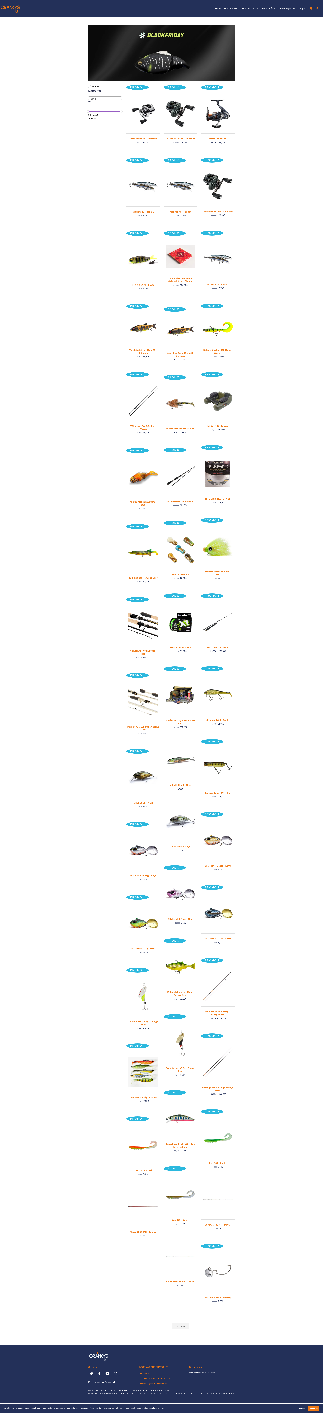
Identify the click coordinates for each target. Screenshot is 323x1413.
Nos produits (230, 8)
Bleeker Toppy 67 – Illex (217, 793)
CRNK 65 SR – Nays (143, 802)
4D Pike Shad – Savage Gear (143, 577)
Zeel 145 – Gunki (143, 1170)
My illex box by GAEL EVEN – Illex (180, 722)
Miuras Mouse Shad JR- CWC (180, 428)
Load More (180, 1326)
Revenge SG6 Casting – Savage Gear (217, 1089)
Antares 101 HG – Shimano (143, 138)
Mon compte (299, 8)
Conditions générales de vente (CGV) (154, 1378)
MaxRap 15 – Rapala (180, 211)
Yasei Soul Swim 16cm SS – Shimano (143, 351)
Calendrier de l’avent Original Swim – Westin (180, 280)
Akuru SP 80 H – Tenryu (217, 1224)
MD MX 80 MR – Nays (180, 784)
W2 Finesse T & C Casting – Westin (143, 427)
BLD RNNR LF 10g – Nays (218, 938)
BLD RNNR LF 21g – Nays (218, 865)
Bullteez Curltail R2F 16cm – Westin (217, 351)
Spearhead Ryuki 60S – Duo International (180, 1145)
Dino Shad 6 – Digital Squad (143, 1097)
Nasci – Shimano (217, 138)
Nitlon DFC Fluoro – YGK (217, 498)
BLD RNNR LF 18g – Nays (143, 875)
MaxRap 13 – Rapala (217, 284)
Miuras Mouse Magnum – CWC (143, 503)
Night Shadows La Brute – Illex (143, 652)
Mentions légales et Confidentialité (153, 1383)
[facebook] (99, 1374)
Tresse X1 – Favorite (180, 647)
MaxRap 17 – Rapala (143, 211)
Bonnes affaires (269, 8)
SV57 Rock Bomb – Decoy (218, 1297)
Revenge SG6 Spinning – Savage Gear (217, 1013)
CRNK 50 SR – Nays (180, 846)
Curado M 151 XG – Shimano (180, 138)
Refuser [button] (302, 1408)
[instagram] (116, 1374)
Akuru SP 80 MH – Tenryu (143, 1231)
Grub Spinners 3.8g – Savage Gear (180, 1070)
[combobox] (105, 98)
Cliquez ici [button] (162, 1408)
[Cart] (310, 7)
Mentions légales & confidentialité (102, 1382)
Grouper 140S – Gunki (217, 720)
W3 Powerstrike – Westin (180, 501)
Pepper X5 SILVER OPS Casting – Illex (143, 728)
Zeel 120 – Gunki (180, 1219)
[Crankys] (98, 1361)
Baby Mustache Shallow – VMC (217, 573)
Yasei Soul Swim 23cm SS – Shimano (180, 354)
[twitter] (91, 1374)
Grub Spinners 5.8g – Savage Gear (143, 1023)
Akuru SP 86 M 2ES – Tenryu (180, 1281)
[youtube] (107, 1374)
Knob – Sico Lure (180, 574)
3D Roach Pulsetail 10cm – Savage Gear (180, 994)
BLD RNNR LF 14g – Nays (180, 919)
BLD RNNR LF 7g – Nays (143, 948)
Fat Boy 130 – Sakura (218, 425)
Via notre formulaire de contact (202, 1373)
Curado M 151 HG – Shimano (218, 211)
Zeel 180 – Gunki (217, 1162)
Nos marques (249, 8)
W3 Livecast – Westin (218, 647)
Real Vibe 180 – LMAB (143, 284)
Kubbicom (164, 1390)
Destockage (285, 8)
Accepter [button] (314, 1408)
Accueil (218, 8)
